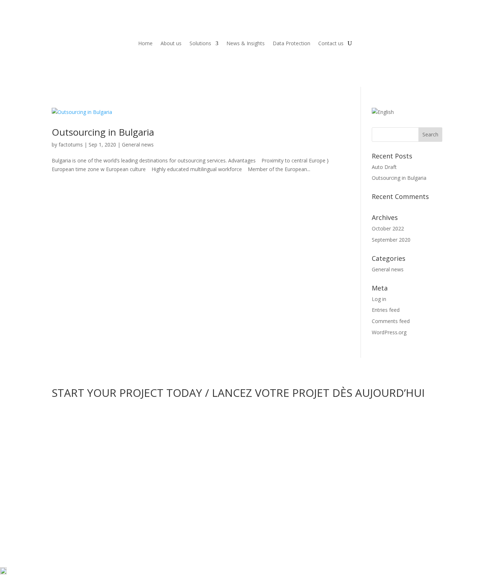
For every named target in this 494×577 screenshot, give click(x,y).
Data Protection (291, 43)
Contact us (331, 43)
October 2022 (388, 228)
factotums (71, 144)
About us (171, 43)
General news (138, 144)
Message (62, 503)
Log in (379, 299)
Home (145, 43)
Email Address (68, 479)
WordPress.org (389, 332)
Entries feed (386, 309)
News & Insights (245, 43)
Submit (72, 525)
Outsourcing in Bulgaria (103, 132)
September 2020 (391, 239)
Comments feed (391, 321)
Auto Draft (384, 167)
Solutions (200, 43)
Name (59, 465)
